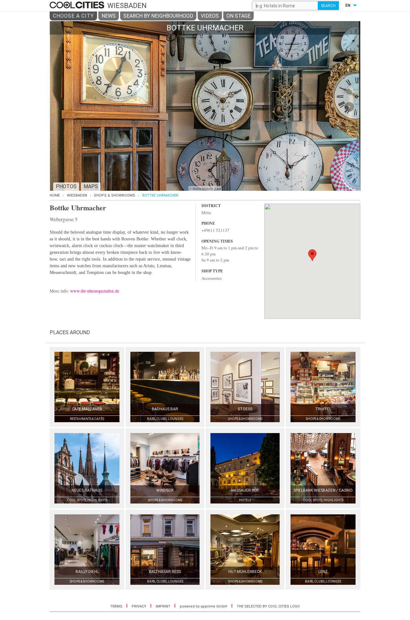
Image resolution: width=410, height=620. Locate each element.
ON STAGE (238, 16)
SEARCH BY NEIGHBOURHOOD (158, 16)
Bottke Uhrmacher (160, 195)
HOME (55, 195)
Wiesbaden (77, 195)
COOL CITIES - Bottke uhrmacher (78, 5)
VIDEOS (210, 16)
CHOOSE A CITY (73, 16)
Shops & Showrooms (114, 195)
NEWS (109, 16)
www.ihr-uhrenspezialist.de (94, 291)
